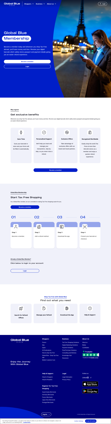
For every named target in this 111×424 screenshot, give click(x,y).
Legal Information (67, 377)
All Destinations (46, 350)
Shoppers (27, 4)
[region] (55, 421)
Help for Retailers (47, 379)
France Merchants (47, 397)
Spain (44, 347)
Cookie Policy (26, 422)
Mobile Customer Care (48, 360)
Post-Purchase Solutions (69, 350)
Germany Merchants (48, 394)
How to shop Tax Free (48, 353)
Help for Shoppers (47, 377)
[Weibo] (91, 377)
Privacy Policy (66, 379)
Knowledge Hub (67, 355)
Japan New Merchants (48, 400)
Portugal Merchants (47, 402)
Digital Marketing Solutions (70, 345)
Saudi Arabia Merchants (49, 392)
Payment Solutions (67, 347)
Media (84, 345)
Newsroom (65, 358)
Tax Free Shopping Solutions (70, 342)
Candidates (85, 347)
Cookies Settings (78, 421)
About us (50, 4)
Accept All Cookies (91, 421)
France (44, 342)
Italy (43, 345)
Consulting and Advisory (69, 353)
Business (39, 4)
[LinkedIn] (85, 377)
